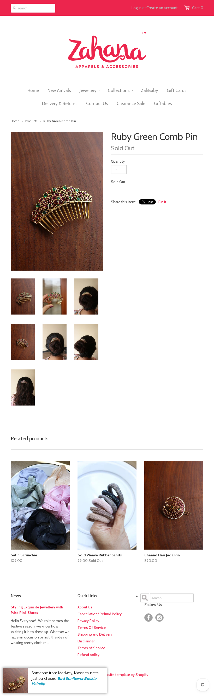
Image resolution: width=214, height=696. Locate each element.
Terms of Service (91, 648)
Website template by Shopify (124, 674)
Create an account (162, 7)
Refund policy (88, 654)
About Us (85, 607)
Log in (136, 7)
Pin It (162, 201)
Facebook (148, 617)
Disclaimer (86, 641)
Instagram (159, 617)
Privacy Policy (88, 620)
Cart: (197, 7)
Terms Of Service (92, 627)
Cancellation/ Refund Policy (100, 614)
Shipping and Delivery (95, 634)
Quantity (118, 161)
